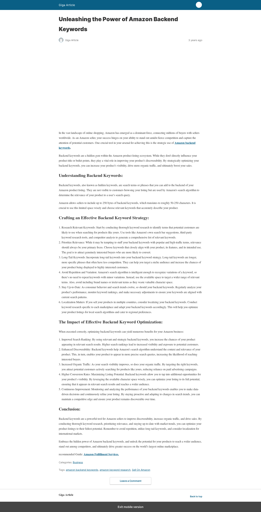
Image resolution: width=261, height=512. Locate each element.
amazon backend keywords (82, 469)
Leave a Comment (130, 480)
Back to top (196, 496)
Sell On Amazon (141, 469)
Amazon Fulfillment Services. (101, 454)
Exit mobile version (130, 507)
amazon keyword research (115, 469)
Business (78, 462)
